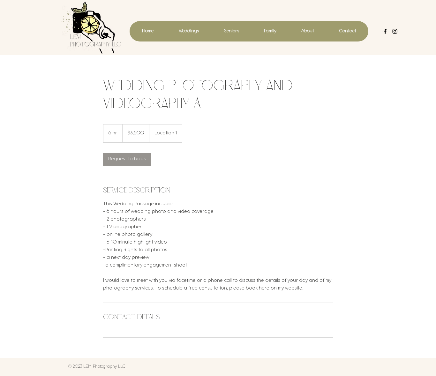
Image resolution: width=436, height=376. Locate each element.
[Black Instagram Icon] (395, 31)
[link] (127, 159)
